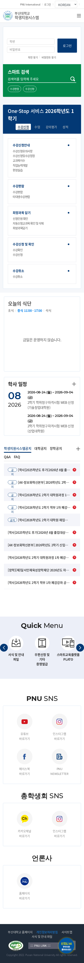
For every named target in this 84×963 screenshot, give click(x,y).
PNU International (30, 4)
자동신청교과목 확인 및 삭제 (28, 223)
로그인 (47, 4)
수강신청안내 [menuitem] (21, 145)
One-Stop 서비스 (26, 111)
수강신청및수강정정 (24, 156)
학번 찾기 (33, 57)
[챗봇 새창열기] (66, 945)
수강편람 (14, 89)
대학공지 (40, 448)
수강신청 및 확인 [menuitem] (23, 244)
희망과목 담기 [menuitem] (21, 213)
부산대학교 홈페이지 (20, 932)
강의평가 (51, 126)
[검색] (72, 78)
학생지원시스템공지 (17, 448)
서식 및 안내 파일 (42, 936)
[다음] (80, 648)
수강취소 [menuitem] (18, 271)
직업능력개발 (20, 165)
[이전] (4, 648)
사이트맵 (67, 932)
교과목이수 (19, 160)
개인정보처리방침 (47, 932)
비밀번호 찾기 (49, 57)
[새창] (16, 945)
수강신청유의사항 (22, 151)
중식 (29, 310)
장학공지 (56, 448)
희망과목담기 (20, 228)
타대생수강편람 (21, 197)
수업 (37, 126)
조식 (11, 310)
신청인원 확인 (20, 218)
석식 (48, 310)
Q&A (7, 456)
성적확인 (68, 126)
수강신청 (29, 89)
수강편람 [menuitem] (18, 186)
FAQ (17, 456)
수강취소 (17, 276)
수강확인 (17, 250)
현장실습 (17, 170)
